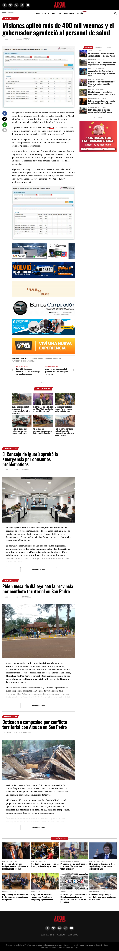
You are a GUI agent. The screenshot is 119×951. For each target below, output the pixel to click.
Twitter (37, 119)
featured (57, 359)
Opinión (80, 12)
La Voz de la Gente (42, 13)
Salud (51, 127)
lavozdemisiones (19, 361)
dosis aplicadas (45, 359)
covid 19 (33, 359)
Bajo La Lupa (56, 13)
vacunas (31, 361)
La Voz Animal (69, 13)
